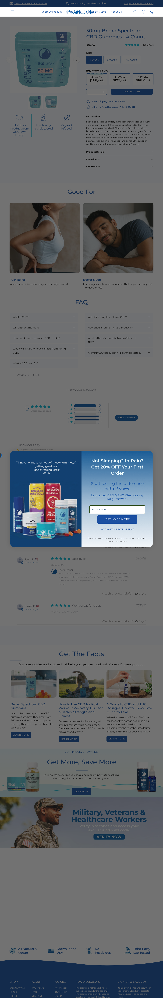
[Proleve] (80, 12)
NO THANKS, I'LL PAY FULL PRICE (117, 529)
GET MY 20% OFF (117, 519)
